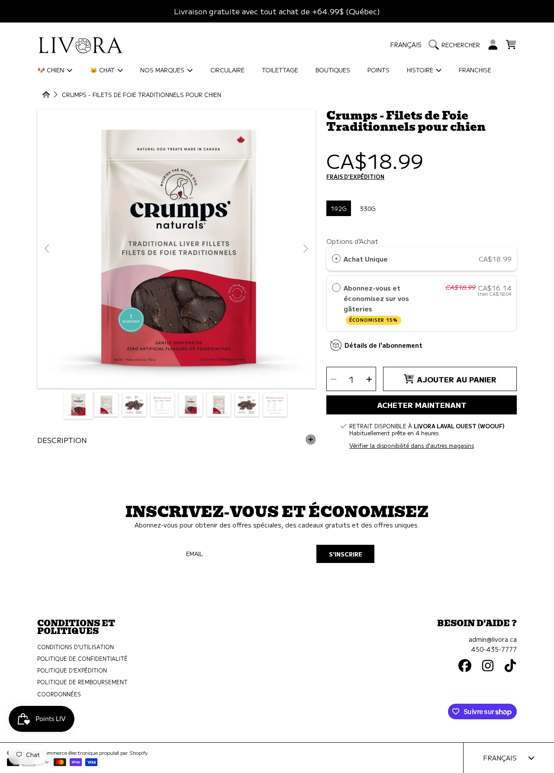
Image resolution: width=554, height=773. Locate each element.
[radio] (336, 258)
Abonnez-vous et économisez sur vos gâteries (376, 303)
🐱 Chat (103, 69)
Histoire (421, 69)
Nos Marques (163, 69)
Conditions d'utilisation (75, 647)
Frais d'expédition (355, 177)
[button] (456, 45)
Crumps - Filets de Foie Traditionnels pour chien (141, 95)
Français (406, 44)
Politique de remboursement (82, 682)
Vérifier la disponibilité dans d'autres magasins (411, 446)
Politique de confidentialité (82, 659)
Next (305, 249)
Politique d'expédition (72, 670)
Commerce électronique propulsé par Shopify (94, 752)
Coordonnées (59, 694)
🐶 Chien (52, 69)
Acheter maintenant (422, 404)
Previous (48, 249)
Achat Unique (366, 258)
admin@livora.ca (493, 639)
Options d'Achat (352, 241)
